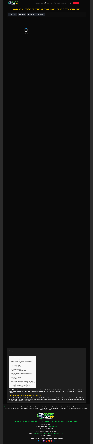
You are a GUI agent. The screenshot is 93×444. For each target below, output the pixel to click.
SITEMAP (76, 421)
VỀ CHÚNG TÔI (18, 421)
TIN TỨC (70, 3)
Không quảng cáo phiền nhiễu (18, 366)
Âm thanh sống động (16, 365)
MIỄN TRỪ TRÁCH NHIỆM (58, 421)
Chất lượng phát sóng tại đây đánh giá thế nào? (21, 386)
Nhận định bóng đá (16, 379)
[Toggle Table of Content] (33, 358)
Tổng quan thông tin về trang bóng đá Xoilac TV (20, 359)
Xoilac (10, 389)
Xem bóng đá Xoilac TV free (17, 362)
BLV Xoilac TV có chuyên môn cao (19, 370)
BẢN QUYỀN (47, 421)
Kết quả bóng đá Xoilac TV (17, 377)
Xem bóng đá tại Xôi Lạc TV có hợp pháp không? (21, 385)
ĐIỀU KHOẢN (34, 421)
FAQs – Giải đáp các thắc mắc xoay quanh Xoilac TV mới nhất (23, 382)
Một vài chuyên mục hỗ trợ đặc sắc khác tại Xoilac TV (21, 373)
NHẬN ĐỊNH (63, 3)
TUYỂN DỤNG (69, 421)
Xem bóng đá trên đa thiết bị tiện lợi (19, 371)
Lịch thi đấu (14, 374)
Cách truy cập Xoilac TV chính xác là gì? (20, 384)
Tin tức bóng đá (16, 378)
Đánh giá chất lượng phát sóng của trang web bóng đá (21, 361)
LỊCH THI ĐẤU (37, 3)
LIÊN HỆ (41, 421)
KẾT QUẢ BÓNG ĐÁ (55, 3)
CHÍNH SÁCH (26, 421)
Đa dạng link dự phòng (17, 369)
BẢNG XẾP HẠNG (45, 3)
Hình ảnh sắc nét (15, 364)
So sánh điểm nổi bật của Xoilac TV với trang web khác (22, 381)
